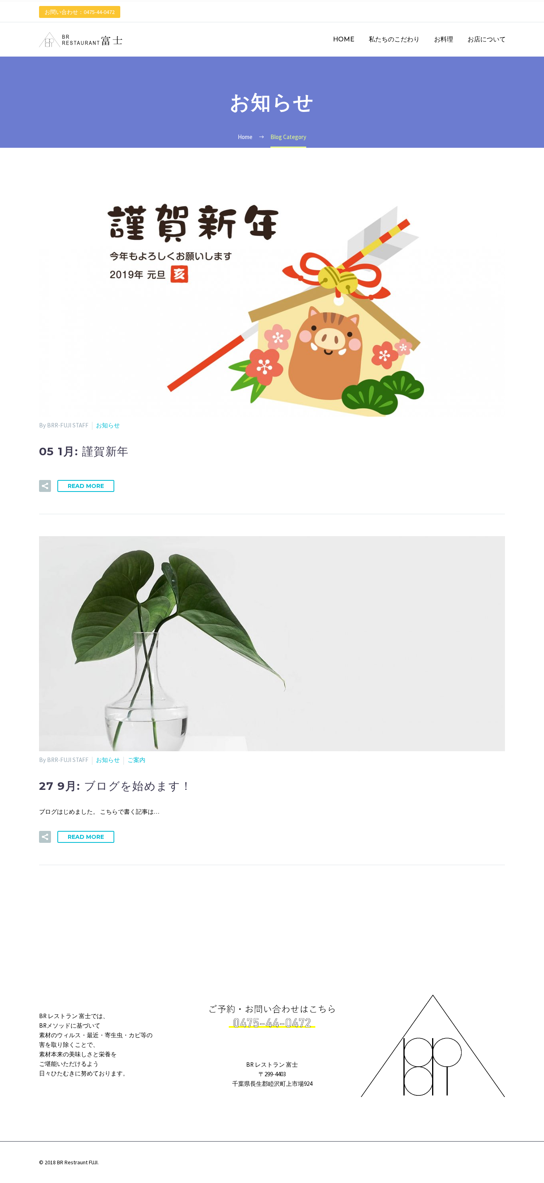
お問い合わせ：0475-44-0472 (80, 12)
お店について (487, 39)
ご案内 (136, 760)
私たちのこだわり (394, 39)
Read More (86, 486)
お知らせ (108, 425)
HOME (343, 39)
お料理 (443, 39)
